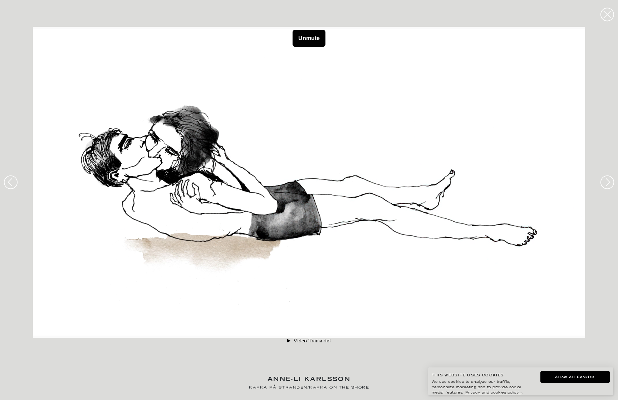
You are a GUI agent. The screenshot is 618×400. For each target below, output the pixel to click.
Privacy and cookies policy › (493, 392)
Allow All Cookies (575, 377)
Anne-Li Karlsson (309, 379)
